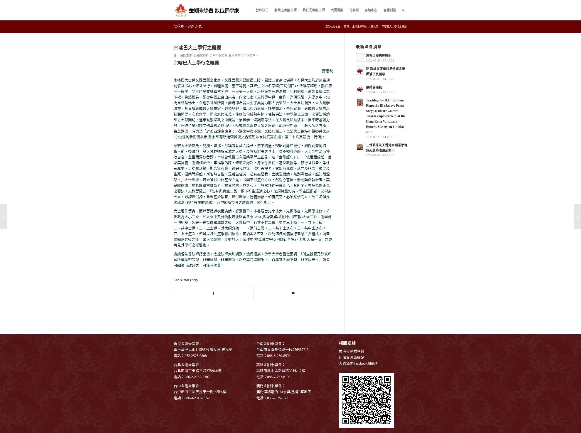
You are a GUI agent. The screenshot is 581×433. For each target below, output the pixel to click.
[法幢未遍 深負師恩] (3, 216)
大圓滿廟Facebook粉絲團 (358, 363)
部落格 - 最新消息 (188, 26)
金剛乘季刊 (187, 55)
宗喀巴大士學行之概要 (197, 47)
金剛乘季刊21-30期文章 (211, 55)
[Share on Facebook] (213, 293)
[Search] (403, 10)
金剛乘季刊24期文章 (242, 55)
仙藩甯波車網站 (351, 357)
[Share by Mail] (293, 293)
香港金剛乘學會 (351, 351)
